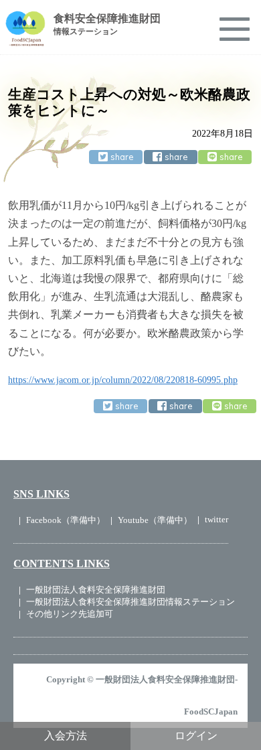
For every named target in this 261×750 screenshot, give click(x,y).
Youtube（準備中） (155, 520)
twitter (216, 519)
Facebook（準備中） (65, 520)
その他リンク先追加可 (69, 614)
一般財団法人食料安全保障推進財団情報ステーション (130, 602)
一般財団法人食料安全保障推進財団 (95, 590)
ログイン (196, 735)
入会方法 (65, 735)
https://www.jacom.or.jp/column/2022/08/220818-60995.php (123, 380)
